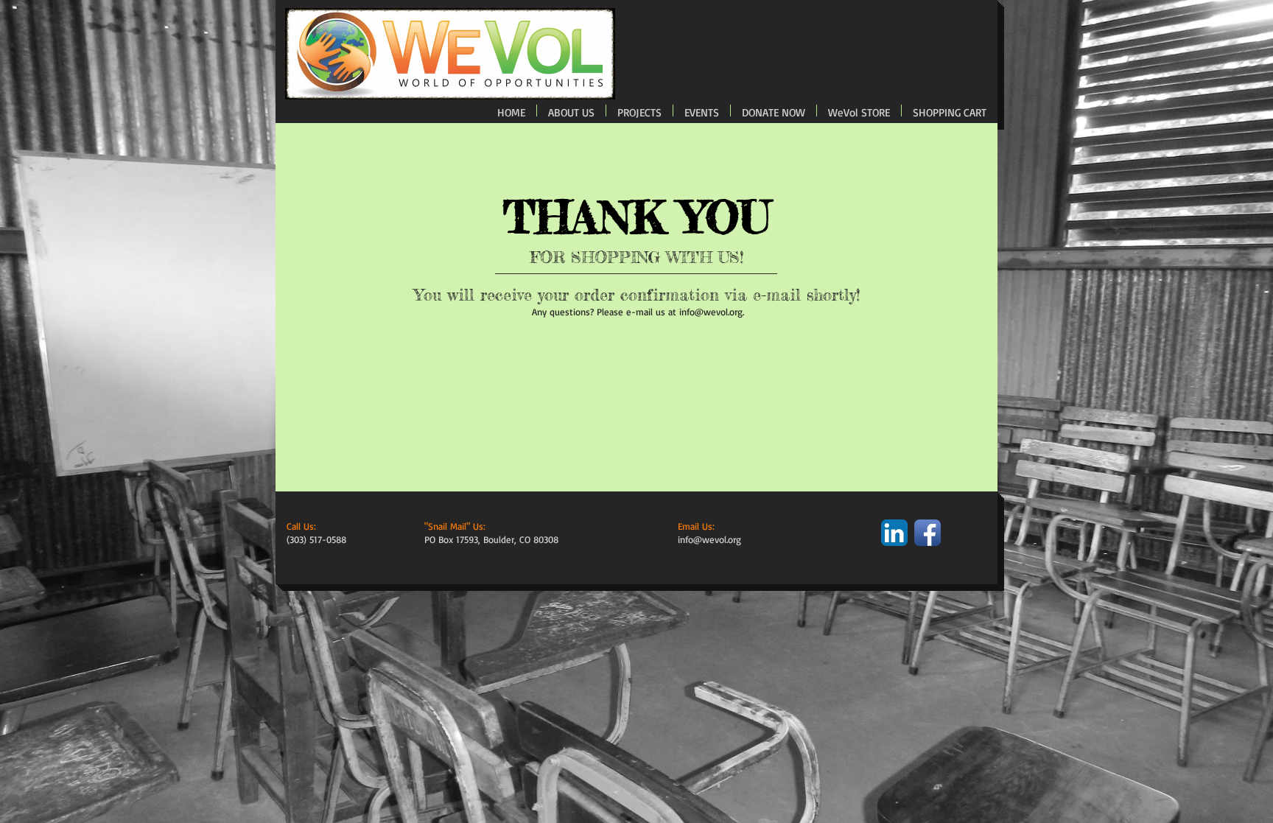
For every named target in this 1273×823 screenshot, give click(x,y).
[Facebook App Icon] (927, 532)
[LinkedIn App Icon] (894, 532)
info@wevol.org (711, 312)
